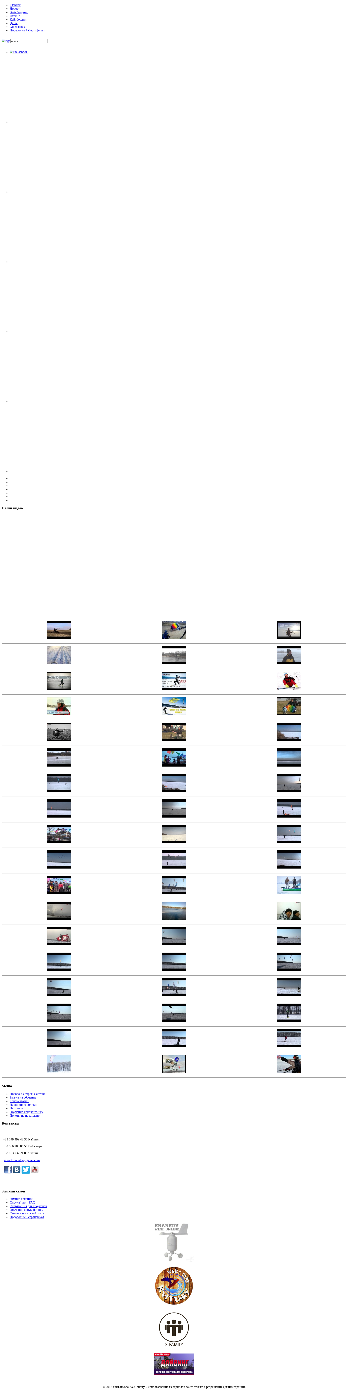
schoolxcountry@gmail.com (22, 1160)
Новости (16, 8)
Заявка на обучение (23, 1097)
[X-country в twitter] (26, 1173)
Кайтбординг (19, 19)
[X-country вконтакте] (17, 1172)
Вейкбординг (19, 12)
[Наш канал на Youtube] (35, 1173)
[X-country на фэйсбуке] (8, 1172)
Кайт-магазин (19, 1101)
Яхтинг (15, 16)
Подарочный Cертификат (27, 30)
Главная (15, 5)
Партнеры (17, 1108)
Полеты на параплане (24, 1115)
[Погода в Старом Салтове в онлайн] (174, 1261)
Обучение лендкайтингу (26, 1112)
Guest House (18, 26)
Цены (14, 23)
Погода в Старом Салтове (27, 1093)
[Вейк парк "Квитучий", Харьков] (174, 1305)
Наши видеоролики (23, 1104)
